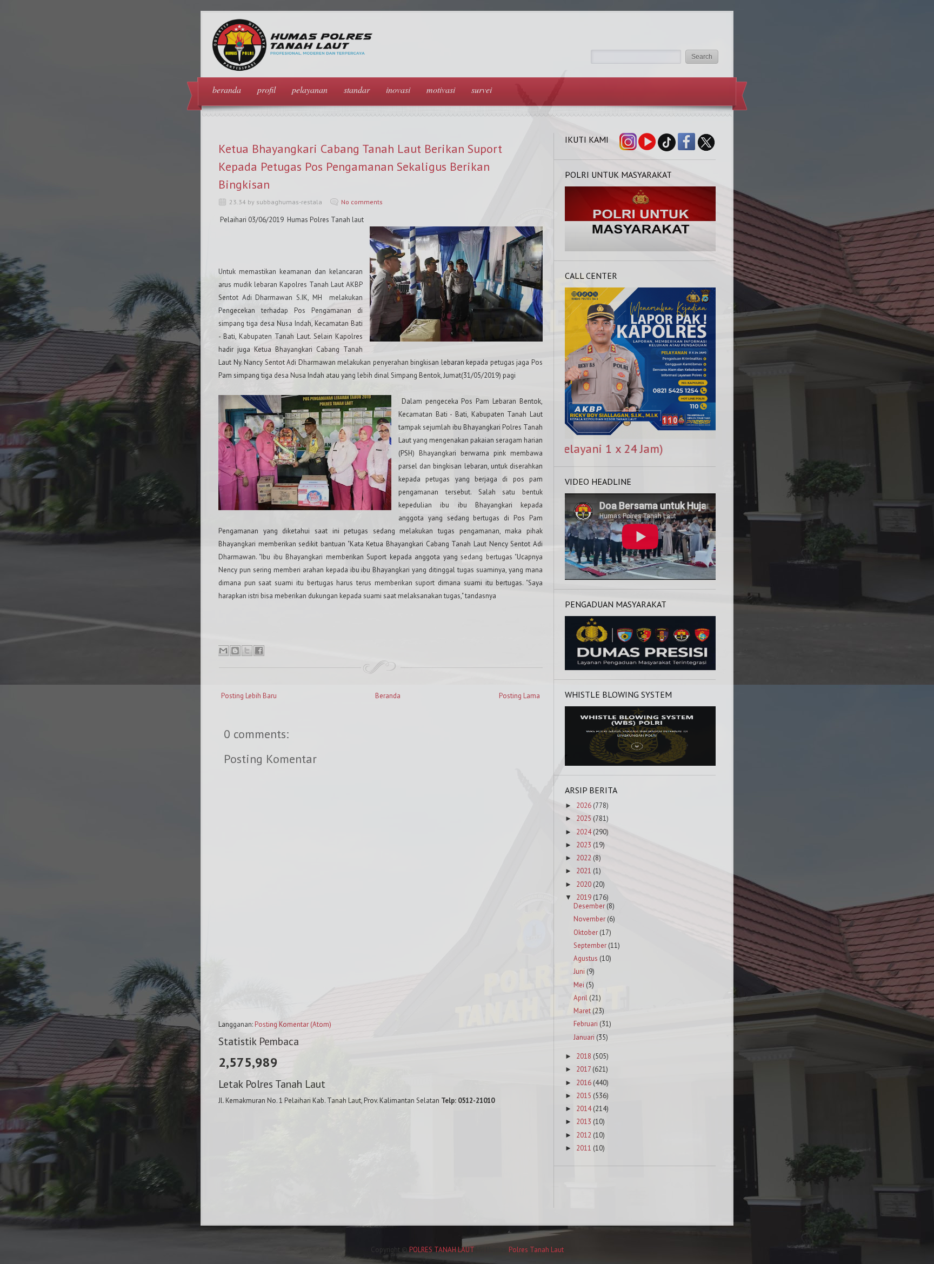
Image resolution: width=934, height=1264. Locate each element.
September (589, 945)
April (580, 997)
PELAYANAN (310, 89)
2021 (583, 870)
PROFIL (266, 89)
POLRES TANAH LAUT (441, 1249)
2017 (583, 1069)
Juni (579, 971)
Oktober (585, 932)
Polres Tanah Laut (536, 1249)
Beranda (388, 695)
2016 (583, 1082)
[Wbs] (640, 763)
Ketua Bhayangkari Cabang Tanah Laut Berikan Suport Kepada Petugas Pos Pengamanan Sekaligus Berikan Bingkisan (360, 166)
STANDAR (357, 89)
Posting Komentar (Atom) (293, 1024)
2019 (583, 897)
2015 (583, 1095)
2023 (583, 845)
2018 (583, 1056)
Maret (582, 1010)
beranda (226, 89)
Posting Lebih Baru (249, 695)
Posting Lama (519, 695)
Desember (589, 906)
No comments (362, 202)
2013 (583, 1121)
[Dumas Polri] (640, 248)
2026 (583, 805)
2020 (583, 884)
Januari (584, 1037)
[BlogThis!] (235, 650)
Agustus (585, 958)
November (589, 919)
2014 (583, 1108)
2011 (583, 1148)
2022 (583, 857)
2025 (583, 818)
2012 (583, 1135)
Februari (585, 1023)
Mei (578, 984)
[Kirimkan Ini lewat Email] (223, 650)
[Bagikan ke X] (247, 650)
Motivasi (440, 89)
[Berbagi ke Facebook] (258, 650)
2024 (583, 832)
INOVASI (398, 89)
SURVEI (481, 89)
